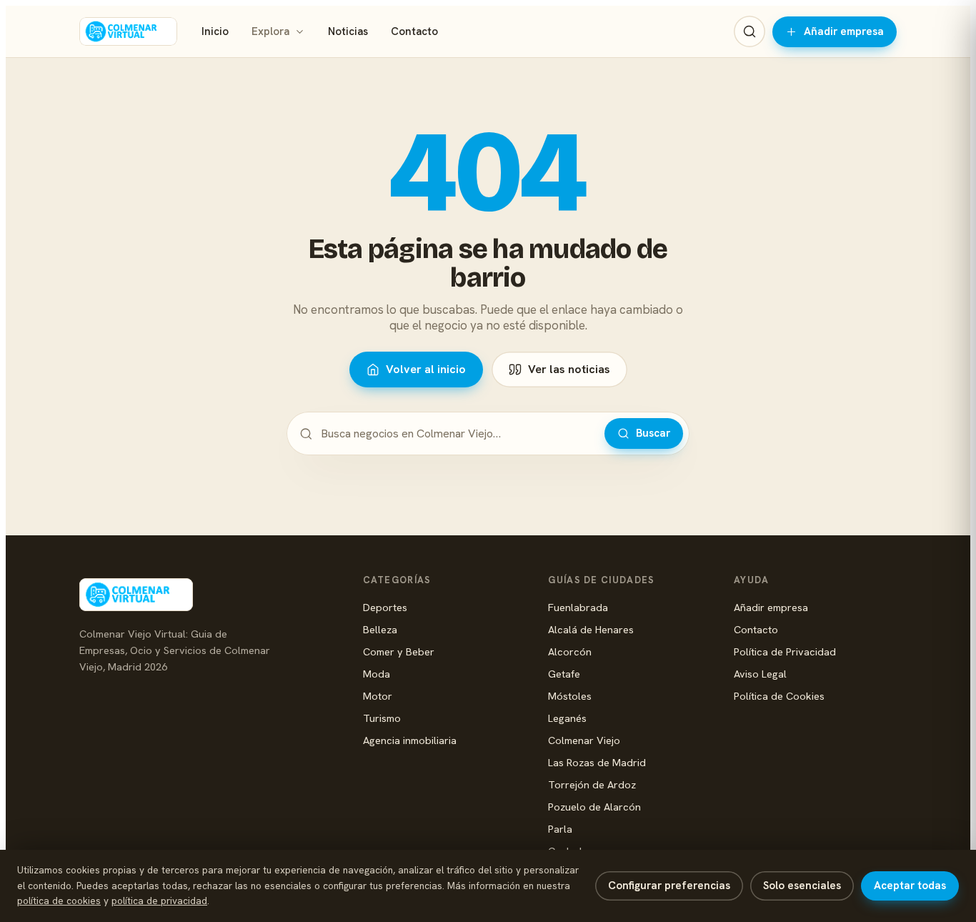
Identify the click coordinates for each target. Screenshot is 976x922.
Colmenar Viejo (584, 740)
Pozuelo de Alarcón (594, 806)
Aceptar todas (910, 885)
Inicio (215, 31)
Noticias (348, 31)
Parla (560, 829)
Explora (270, 31)
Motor (377, 696)
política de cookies (59, 900)
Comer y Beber (398, 651)
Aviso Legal (760, 673)
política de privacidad (159, 900)
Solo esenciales (802, 885)
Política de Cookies (779, 696)
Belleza (380, 629)
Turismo (382, 718)
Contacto (414, 31)
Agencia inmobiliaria (410, 740)
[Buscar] (749, 31)
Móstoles (570, 696)
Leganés (567, 718)
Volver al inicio (426, 369)
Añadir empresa (844, 31)
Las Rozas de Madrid (597, 762)
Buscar (653, 433)
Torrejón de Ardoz (592, 784)
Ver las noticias (569, 369)
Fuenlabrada (578, 607)
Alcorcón (570, 651)
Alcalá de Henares (591, 629)
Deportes (385, 607)
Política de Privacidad (785, 651)
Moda (376, 673)
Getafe (564, 673)
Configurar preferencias (669, 885)
